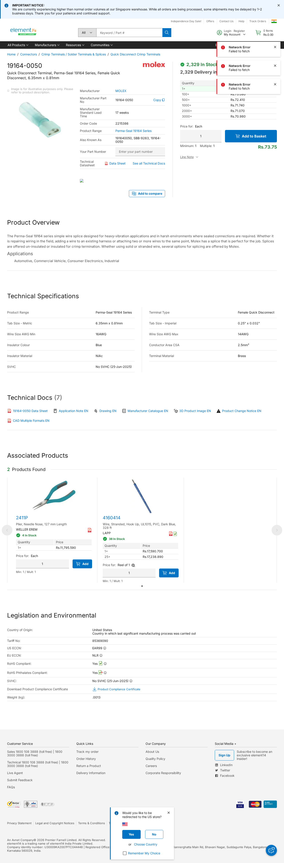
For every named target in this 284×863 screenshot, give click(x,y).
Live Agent (15, 773)
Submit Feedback (20, 780)
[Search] (166, 32)
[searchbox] (129, 32)
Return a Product (88, 766)
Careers (151, 766)
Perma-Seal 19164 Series (133, 131)
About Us (152, 751)
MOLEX (120, 91)
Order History (86, 759)
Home (11, 54)
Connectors (28, 54)
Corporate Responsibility (163, 773)
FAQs (11, 787)
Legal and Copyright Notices (54, 823)
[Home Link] (23, 33)
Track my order (87, 751)
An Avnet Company (20, 840)
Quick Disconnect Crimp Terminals (135, 54)
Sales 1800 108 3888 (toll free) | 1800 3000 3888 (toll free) (34, 753)
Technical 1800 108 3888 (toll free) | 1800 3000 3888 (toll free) (37, 764)
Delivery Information (90, 773)
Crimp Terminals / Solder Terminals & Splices (73, 54)
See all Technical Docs (149, 163)
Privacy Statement (19, 823)
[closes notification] (278, 5)
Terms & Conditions (91, 823)
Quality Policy (155, 759)
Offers (210, 21)
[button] (17, 45)
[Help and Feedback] (271, 850)
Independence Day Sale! (186, 21)
